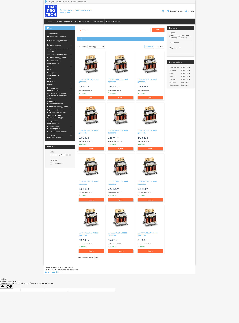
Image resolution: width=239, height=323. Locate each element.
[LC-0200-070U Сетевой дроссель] (150, 63)
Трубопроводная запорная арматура (55, 116)
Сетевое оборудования (57, 40)
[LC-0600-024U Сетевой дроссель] (150, 166)
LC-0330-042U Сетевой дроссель (147, 131)
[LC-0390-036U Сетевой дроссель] (91, 166)
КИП (49, 69)
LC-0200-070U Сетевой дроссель (147, 80)
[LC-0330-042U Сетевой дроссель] (150, 114)
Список (160, 47)
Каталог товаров (63, 21)
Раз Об (50, 66)
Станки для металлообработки (55, 102)
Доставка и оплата (82, 21)
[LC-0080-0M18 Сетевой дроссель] (121, 217)
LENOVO (51, 81)
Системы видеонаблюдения (54, 136)
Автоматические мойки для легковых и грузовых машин (57, 95)
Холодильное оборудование (53, 122)
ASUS (49, 78)
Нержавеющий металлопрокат (53, 127)
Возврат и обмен (113, 21)
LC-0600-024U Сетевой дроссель (147, 183)
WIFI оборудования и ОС (57, 54)
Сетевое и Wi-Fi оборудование (53, 62)
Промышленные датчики (57, 132)
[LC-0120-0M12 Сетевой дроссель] (91, 63)
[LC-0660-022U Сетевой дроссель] (91, 217)
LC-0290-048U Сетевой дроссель (118, 131)
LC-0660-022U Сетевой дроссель (88, 234)
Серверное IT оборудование (53, 74)
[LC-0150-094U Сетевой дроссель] (121, 63)
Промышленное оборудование (53, 89)
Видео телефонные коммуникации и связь (56, 111)
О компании (98, 21)
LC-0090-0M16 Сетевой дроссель (147, 234)
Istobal (50, 85)
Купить (91, 97)
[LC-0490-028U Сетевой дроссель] (121, 166)
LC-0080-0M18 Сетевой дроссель (118, 234)
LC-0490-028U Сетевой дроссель (118, 183)
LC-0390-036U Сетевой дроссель (88, 183)
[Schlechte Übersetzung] (9, 287)
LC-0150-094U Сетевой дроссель (118, 80)
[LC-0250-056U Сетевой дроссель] (91, 114)
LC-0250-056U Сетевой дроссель (88, 131)
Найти (158, 30)
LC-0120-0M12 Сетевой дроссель (88, 80)
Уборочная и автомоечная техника (56, 35)
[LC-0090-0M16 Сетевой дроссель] (150, 217)
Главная (49, 21)
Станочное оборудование (57, 107)
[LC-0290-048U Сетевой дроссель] (121, 114)
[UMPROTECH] (51, 11)
